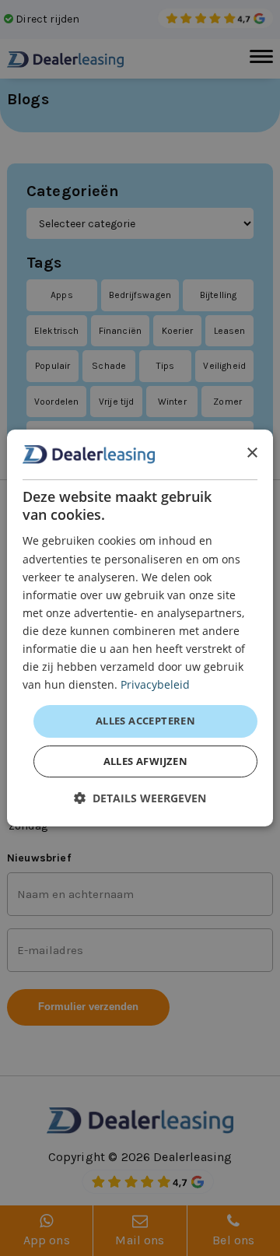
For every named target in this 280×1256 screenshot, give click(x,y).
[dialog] (140, 628)
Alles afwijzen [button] (145, 761)
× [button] (251, 453)
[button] (140, 798)
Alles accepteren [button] (145, 721)
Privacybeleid (155, 684)
